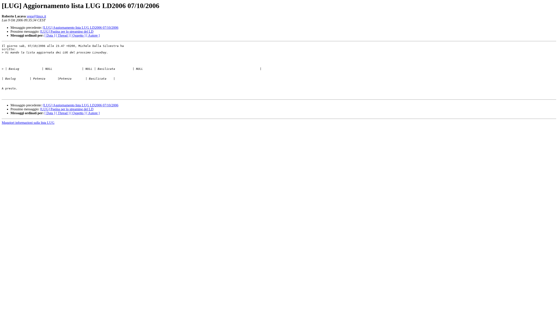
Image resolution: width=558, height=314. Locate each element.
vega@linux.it (36, 16)
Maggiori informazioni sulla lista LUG (28, 123)
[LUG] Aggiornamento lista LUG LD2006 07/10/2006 (80, 27)
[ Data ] (49, 35)
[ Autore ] (93, 35)
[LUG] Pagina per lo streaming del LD (67, 31)
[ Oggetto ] (77, 35)
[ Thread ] (63, 35)
